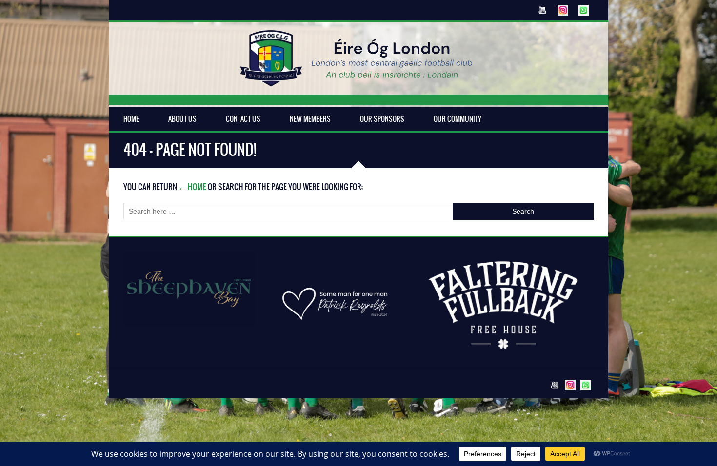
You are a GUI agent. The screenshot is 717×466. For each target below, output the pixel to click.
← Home (192, 187)
